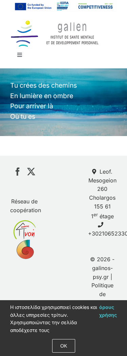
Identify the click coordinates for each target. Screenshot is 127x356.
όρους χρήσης (108, 310)
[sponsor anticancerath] (24, 243)
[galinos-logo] (55, 22)
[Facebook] (18, 172)
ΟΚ (63, 346)
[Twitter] (31, 172)
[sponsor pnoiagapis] (24, 224)
